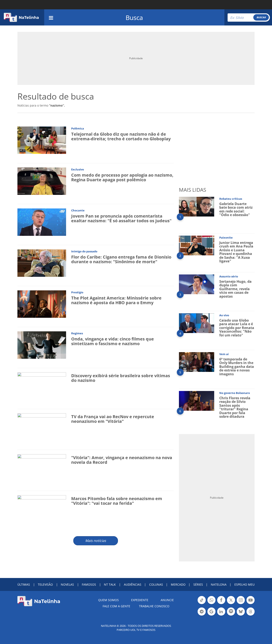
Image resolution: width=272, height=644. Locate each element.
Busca (134, 17)
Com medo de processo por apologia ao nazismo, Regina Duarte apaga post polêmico (122, 177)
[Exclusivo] (41, 181)
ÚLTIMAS (23, 584)
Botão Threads (250, 615)
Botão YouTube (250, 603)
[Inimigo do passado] (41, 263)
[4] (196, 323)
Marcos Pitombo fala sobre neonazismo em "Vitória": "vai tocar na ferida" (116, 501)
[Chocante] (41, 222)
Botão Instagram (241, 603)
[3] (196, 284)
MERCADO (178, 584)
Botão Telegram (202, 615)
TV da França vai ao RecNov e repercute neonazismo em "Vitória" (112, 419)
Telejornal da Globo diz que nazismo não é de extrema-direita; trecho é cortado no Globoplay (121, 136)
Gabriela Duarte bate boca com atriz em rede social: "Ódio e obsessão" (236, 209)
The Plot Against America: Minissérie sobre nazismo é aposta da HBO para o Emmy (116, 300)
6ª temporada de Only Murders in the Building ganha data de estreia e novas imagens (236, 366)
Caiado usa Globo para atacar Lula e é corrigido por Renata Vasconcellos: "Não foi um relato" (236, 327)
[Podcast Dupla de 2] (231, 611)
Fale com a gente (116, 606)
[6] (196, 400)
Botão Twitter (231, 603)
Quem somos (108, 600)
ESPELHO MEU (244, 584)
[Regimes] (41, 345)
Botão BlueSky (241, 615)
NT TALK (110, 584)
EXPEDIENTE (139, 600)
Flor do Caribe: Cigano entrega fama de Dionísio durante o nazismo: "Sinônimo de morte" (121, 259)
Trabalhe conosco (154, 606)
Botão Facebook (221, 603)
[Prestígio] (41, 304)
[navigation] (51, 17)
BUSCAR (261, 17)
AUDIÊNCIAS (132, 584)
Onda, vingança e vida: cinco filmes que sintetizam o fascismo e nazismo (112, 341)
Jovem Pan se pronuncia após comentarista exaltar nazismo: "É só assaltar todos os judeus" (121, 218)
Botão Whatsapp (211, 603)
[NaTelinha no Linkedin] (221, 611)
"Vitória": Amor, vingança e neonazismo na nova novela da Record (121, 460)
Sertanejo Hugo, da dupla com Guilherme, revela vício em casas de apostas (235, 289)
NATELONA (219, 584)
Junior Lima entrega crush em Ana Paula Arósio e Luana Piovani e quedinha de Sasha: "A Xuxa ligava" (236, 252)
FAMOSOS (89, 584)
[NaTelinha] (21, 17)
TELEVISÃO (45, 584)
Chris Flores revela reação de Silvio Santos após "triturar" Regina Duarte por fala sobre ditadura (234, 407)
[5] (196, 362)
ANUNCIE (167, 600)
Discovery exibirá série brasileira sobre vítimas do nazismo (120, 378)
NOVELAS (67, 584)
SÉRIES (198, 584)
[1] (196, 206)
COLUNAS (156, 584)
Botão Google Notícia (211, 615)
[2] (196, 245)
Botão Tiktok (202, 603)
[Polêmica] (41, 140)
